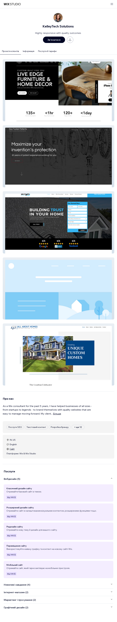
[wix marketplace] (12, 4)
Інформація (28, 51)
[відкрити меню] (112, 4)
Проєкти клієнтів (10, 51)
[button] (58, 90)
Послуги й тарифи (47, 51)
